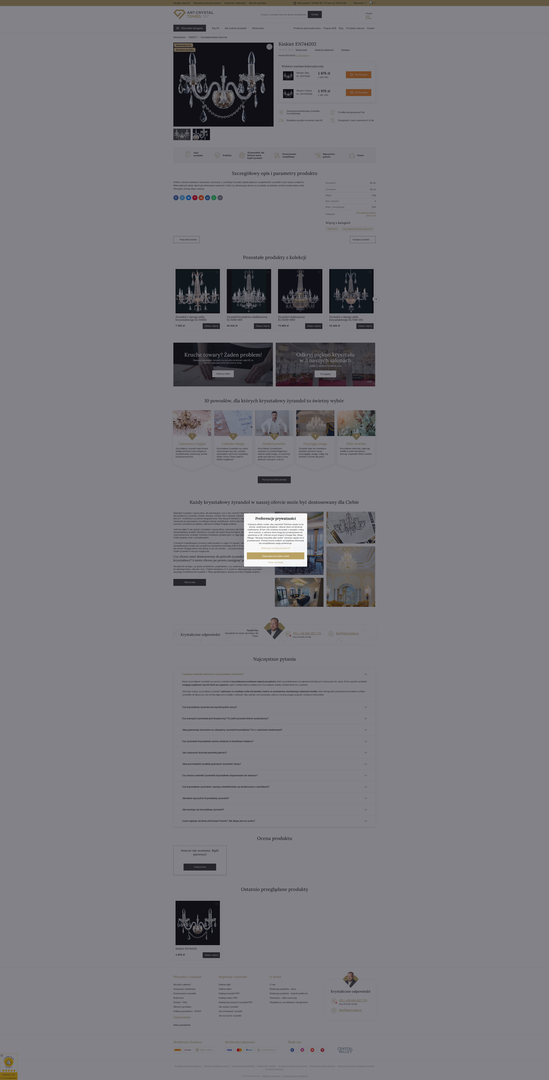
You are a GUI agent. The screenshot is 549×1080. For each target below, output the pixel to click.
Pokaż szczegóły (275, 562)
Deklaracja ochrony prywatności (275, 548)
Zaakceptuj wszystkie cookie (275, 556)
